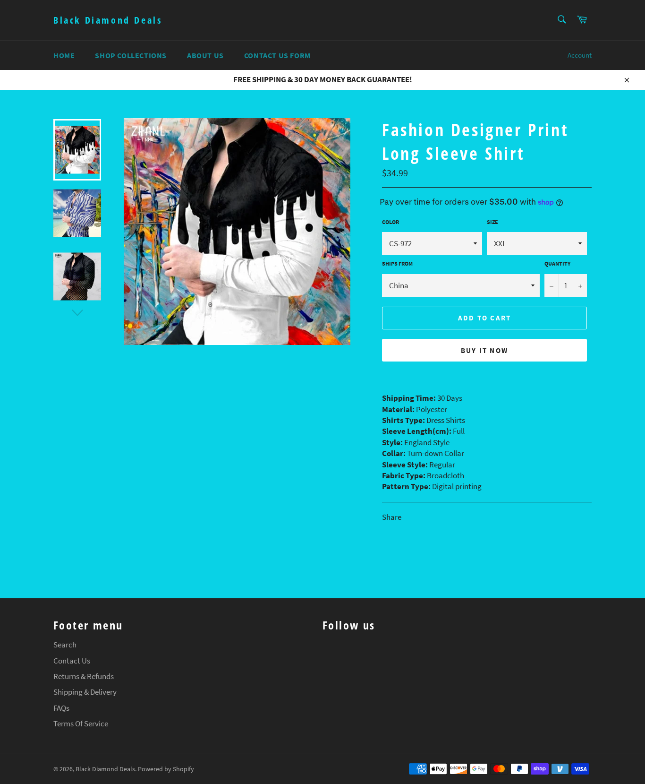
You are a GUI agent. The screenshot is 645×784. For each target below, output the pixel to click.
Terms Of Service (80, 723)
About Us (205, 55)
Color (390, 221)
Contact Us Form (277, 55)
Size (492, 221)
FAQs (61, 708)
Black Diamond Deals (107, 20)
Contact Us (71, 660)
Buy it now (485, 350)
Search (64, 644)
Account (580, 55)
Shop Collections (131, 55)
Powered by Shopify (166, 769)
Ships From (397, 263)
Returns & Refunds (83, 676)
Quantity (557, 263)
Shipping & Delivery (85, 692)
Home (64, 55)
